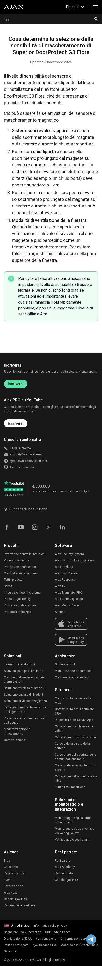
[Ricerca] (96, 19)
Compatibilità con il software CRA (74, 711)
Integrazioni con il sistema (22, 592)
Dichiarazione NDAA (18, 938)
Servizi (8, 586)
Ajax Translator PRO (68, 592)
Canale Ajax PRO (15, 899)
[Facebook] (7, 526)
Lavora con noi (14, 886)
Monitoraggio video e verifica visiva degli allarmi (74, 831)
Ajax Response (65, 579)
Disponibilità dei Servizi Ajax (74, 720)
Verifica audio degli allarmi (73, 839)
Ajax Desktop (64, 567)
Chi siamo (11, 867)
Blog (7, 860)
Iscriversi (16, 384)
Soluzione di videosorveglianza (25, 701)
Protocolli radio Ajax (17, 612)
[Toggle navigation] (95, 7)
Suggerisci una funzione (28, 509)
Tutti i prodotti (13, 579)
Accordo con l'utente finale (79, 945)
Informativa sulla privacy (50, 925)
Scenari (60, 612)
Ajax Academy (65, 867)
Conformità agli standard (72, 677)
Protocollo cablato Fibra (20, 605)
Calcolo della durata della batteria (72, 746)
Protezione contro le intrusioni (24, 554)
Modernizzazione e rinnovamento (17, 731)
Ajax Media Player (67, 605)
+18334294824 (20, 448)
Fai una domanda (22, 467)
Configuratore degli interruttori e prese (75, 768)
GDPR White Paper (57, 932)
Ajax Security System (69, 554)
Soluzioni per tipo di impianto (23, 671)
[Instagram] (35, 526)
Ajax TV (60, 586)
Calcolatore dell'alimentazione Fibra (76, 778)
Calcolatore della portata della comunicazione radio (75, 757)
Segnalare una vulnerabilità (22, 932)
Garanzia (10, 951)
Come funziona (14, 740)
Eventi (8, 880)
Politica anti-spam (16, 945)
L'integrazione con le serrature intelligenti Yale (25, 710)
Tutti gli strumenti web (70, 787)
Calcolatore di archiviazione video (74, 729)
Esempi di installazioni (19, 664)
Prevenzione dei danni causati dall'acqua (25, 720)
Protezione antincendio (20, 567)
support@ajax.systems (26, 454)
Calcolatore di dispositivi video (76, 737)
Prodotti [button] (72, 7)
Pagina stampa (14, 873)
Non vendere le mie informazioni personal (64, 938)
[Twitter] (48, 526)
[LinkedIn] (62, 526)
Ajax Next (10, 892)
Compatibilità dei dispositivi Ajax (73, 700)
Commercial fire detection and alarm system (25, 679)
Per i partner (63, 860)
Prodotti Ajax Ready (17, 599)
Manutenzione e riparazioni (73, 671)
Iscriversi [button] (16, 423)
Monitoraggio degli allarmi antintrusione (73, 820)
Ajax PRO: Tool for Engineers (74, 560)
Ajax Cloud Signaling (69, 599)
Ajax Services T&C (44, 945)
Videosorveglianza (17, 560)
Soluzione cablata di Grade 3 (23, 694)
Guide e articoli (65, 664)
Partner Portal (64, 873)
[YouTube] (21, 526)
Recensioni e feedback (19, 905)
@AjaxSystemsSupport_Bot (28, 461)
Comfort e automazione (20, 573)
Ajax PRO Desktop (67, 573)
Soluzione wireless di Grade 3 (24, 688)
